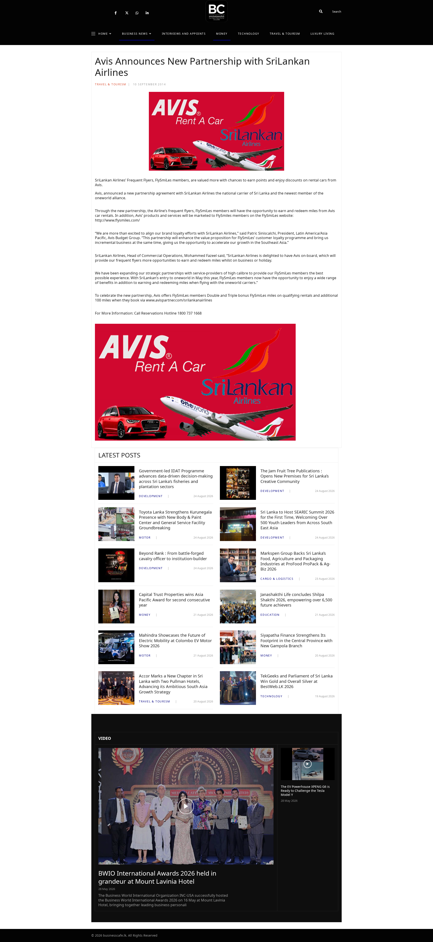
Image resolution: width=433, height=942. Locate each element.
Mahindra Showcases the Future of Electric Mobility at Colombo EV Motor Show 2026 (175, 640)
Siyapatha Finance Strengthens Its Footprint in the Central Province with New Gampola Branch (296, 640)
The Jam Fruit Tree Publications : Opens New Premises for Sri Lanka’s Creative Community (294, 476)
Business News (135, 34)
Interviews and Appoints (184, 34)
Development (151, 496)
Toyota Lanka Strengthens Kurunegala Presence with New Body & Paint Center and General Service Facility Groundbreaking (175, 519)
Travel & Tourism (285, 34)
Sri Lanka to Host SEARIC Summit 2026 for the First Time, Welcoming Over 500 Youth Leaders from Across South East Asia (297, 519)
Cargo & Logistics (277, 579)
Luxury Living (323, 34)
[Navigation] (93, 34)
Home (103, 34)
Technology (248, 34)
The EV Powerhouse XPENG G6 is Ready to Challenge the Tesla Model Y (305, 790)
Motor (145, 537)
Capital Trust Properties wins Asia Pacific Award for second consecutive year (174, 600)
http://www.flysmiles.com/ (117, 220)
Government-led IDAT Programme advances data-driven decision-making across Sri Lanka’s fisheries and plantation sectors (176, 478)
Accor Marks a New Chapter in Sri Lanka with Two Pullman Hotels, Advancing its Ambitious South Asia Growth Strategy (173, 683)
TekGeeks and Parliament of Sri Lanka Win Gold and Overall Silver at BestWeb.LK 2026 (296, 681)
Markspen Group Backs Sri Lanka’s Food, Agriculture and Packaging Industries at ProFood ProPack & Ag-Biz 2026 (295, 561)
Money (222, 34)
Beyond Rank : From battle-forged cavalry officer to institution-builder (173, 555)
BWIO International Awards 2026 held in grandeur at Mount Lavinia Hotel (157, 877)
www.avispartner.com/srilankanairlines (179, 300)
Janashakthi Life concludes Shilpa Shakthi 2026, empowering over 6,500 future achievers (296, 600)
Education (270, 615)
